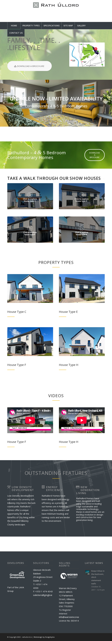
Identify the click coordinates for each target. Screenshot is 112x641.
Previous (6, 103)
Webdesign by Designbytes (44, 637)
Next (105, 103)
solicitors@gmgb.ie (42, 595)
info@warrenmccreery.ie (71, 617)
